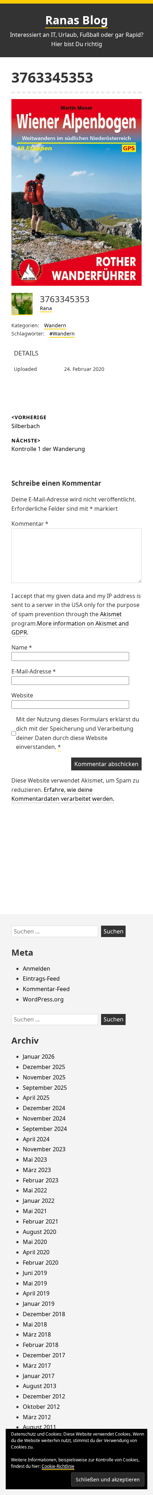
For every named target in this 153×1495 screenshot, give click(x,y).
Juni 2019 (35, 1273)
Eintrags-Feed (41, 978)
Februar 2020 (40, 1262)
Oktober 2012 (41, 1407)
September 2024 (45, 1129)
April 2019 (36, 1293)
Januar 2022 (38, 1201)
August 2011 (39, 1427)
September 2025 (45, 1088)
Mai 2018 (35, 1324)
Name (21, 647)
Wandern (55, 325)
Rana (46, 308)
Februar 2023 (40, 1180)
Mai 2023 (35, 1159)
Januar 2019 (38, 1304)
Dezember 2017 (44, 1355)
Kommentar (29, 524)
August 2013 (39, 1386)
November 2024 (44, 1118)
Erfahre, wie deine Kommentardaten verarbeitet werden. (62, 794)
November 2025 (44, 1077)
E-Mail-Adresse (33, 671)
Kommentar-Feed (46, 989)
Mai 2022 (35, 1190)
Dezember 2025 (44, 1067)
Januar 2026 (38, 1056)
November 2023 (44, 1149)
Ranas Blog (76, 20)
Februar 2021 (40, 1221)
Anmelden (36, 968)
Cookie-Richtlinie (58, 1466)
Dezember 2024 (44, 1108)
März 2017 (37, 1365)
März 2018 (37, 1334)
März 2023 (37, 1170)
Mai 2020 (35, 1242)
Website (22, 695)
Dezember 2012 (44, 1396)
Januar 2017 (38, 1376)
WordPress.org (43, 999)
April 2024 (36, 1139)
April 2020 (36, 1252)
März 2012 (37, 1417)
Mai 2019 (35, 1283)
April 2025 (36, 1098)
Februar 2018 (40, 1345)
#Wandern (62, 333)
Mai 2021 (35, 1211)
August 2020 (39, 1232)
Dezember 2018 (44, 1314)
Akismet (111, 614)
